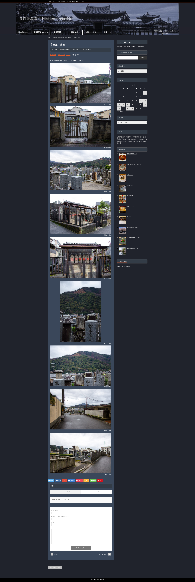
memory (55, 37)
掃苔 (137, 139)
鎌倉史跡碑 (132, 139)
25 (145, 104)
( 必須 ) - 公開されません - (60, 516)
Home (49, 37)
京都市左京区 (61, 37)
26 (119, 108)
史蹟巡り (139, 137)
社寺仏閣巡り (124, 139)
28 (127, 108)
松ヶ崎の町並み (103, 554)
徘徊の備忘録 (68, 37)
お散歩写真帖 (131, 137)
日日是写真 (101, 579)
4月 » (121, 111)
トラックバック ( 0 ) (65, 492)
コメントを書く (89, 49)
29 (132, 108)
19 (119, 104)
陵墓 (138, 141)
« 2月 (118, 111)
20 (123, 104)
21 (127, 104)
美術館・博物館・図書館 (129, 141)
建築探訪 (141, 139)
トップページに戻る (55, 567)
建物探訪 (121, 137)
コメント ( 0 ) (96, 492)
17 (140, 100)
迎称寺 (55, 554)
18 (145, 100)
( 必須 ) (54, 510)
